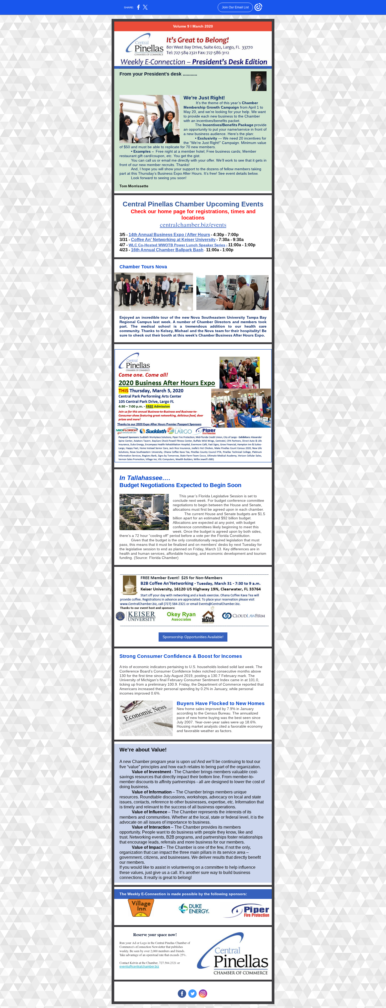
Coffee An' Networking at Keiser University (173, 239)
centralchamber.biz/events (193, 224)
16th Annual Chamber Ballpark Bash (167, 250)
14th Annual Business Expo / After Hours (169, 234)
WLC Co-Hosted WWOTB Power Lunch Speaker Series (177, 245)
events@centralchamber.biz (139, 966)
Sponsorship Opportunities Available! (193, 637)
